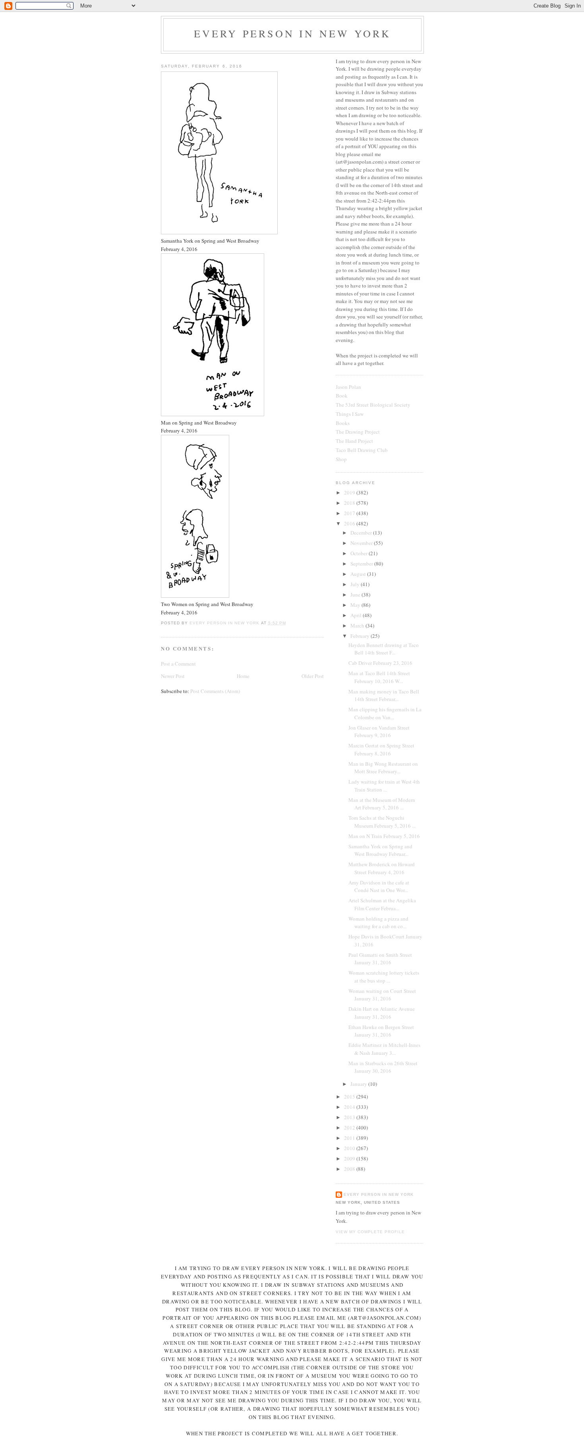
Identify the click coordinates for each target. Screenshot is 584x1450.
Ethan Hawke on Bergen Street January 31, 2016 (381, 1031)
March (357, 625)
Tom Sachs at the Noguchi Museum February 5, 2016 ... (382, 821)
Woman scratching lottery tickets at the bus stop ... (383, 976)
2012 (350, 1127)
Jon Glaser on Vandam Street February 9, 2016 (379, 731)
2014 (350, 1106)
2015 (350, 1096)
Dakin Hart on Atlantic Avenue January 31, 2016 (381, 1012)
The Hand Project (354, 440)
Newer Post (173, 676)
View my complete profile (370, 1232)
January (359, 1083)
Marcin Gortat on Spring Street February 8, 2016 (381, 749)
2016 (350, 523)
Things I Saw (350, 413)
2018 (350, 502)
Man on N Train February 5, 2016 (384, 836)
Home (243, 676)
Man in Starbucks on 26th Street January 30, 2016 (383, 1067)
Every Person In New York (292, 33)
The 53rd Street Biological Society (373, 404)
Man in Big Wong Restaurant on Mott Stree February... (383, 767)
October (359, 553)
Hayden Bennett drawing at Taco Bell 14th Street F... (383, 648)
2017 (350, 513)
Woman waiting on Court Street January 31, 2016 (382, 994)
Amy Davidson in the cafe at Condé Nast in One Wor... (378, 886)
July (355, 584)
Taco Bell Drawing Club (362, 450)
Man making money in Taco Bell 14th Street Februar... (383, 695)
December (361, 532)
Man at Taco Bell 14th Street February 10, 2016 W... (379, 677)
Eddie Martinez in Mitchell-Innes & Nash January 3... (384, 1048)
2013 (350, 1117)
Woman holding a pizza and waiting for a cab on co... (378, 922)
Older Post (313, 676)
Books (343, 423)
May (356, 604)
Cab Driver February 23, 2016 (380, 662)
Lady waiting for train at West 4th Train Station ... (384, 785)
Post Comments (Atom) (215, 691)
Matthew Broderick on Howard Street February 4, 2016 (381, 868)
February (360, 635)
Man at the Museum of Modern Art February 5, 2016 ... (381, 803)
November (362, 542)
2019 (350, 492)
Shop (341, 459)
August (358, 573)
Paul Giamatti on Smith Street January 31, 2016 (380, 958)
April (356, 615)
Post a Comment (178, 663)
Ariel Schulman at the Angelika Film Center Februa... (382, 904)
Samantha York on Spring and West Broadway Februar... (380, 850)
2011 (350, 1137)
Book (342, 395)
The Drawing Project (358, 431)
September (362, 563)
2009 (350, 1158)
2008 (350, 1168)
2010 (350, 1148)
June (356, 594)
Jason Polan (348, 386)
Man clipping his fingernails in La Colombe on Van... (385, 713)
